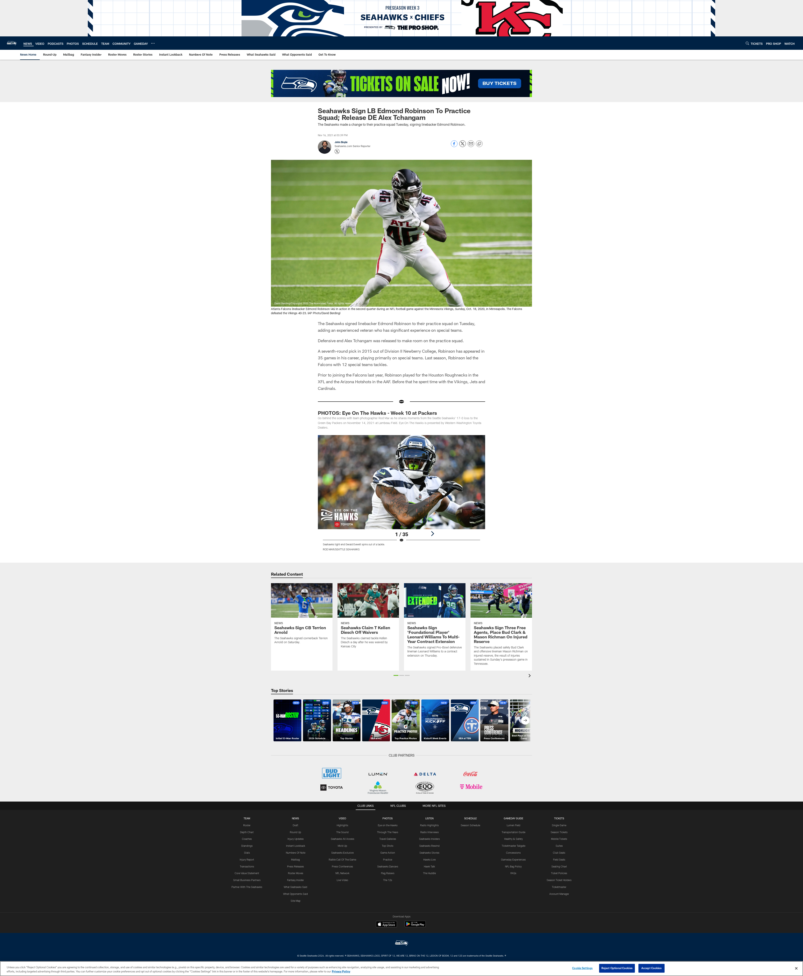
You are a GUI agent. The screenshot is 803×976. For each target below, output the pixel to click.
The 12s (387, 880)
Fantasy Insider (295, 880)
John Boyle (341, 142)
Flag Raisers (387, 873)
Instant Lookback (295, 845)
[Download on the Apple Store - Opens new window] (386, 924)
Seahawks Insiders (429, 838)
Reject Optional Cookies (617, 968)
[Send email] (471, 146)
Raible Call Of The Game (342, 859)
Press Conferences (342, 866)
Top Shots (387, 845)
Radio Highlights (429, 825)
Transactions (247, 866)
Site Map (295, 900)
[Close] (796, 968)
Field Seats (559, 859)
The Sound (342, 832)
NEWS (295, 818)
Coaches (247, 838)
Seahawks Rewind (429, 845)
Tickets (559, 818)
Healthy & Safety (513, 838)
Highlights (342, 825)
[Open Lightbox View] (401, 495)
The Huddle (429, 873)
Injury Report (247, 859)
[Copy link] (479, 143)
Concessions (513, 852)
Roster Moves (295, 873)
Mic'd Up (342, 845)
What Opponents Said (295, 893)
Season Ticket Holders (559, 880)
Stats (247, 852)
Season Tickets (559, 832)
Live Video (342, 880)
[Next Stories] (525, 720)
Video (342, 818)
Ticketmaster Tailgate (513, 845)
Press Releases (295, 866)
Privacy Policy (341, 971)
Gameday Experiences (513, 859)
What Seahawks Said (295, 886)
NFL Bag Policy (513, 866)
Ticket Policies (559, 873)
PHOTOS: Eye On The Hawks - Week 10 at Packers (377, 413)
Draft (295, 825)
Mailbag (295, 859)
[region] (401, 968)
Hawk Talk (429, 866)
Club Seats (559, 852)
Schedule (470, 818)
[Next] (432, 533)
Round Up (295, 832)
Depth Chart (247, 832)
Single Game (559, 825)
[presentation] (530, 676)
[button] (396, 675)
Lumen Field (513, 825)
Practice (387, 859)
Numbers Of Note (295, 852)
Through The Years (387, 832)
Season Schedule (470, 825)
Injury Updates (296, 838)
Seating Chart (559, 866)
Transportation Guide (513, 832)
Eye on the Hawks (388, 825)
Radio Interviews (429, 832)
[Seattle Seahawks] (401, 943)
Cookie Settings (582, 968)
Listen (429, 818)
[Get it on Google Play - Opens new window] (415, 926)
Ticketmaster (559, 886)
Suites (559, 845)
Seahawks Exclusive (342, 852)
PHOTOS (387, 818)
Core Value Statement (247, 873)
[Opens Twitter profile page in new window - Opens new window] (337, 151)
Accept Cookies (651, 968)
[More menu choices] (153, 43)
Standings (247, 845)
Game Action (387, 852)
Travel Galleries (387, 838)
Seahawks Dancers (387, 866)
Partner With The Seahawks (246, 886)
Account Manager (559, 893)
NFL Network (342, 873)
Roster (247, 825)
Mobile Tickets (559, 838)
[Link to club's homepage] (12, 43)
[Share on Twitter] (462, 146)
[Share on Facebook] (454, 146)
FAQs (513, 873)
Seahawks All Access (342, 838)
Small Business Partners (247, 880)
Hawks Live (429, 859)
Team (247, 818)
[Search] (747, 43)
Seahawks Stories (429, 852)
